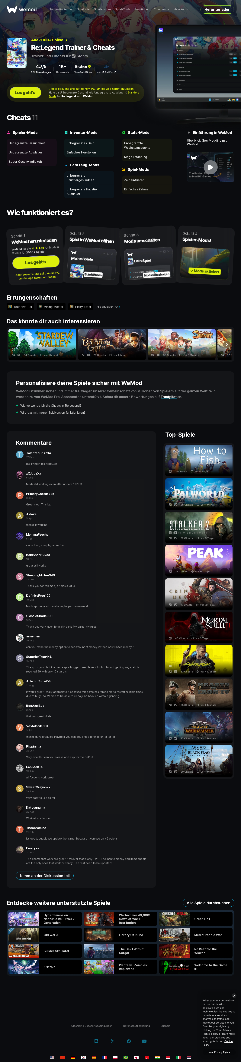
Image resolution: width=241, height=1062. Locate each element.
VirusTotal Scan (83, 72)
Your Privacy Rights (219, 1052)
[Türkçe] (147, 1057)
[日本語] (136, 1057)
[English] (52, 1057)
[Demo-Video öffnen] (211, 167)
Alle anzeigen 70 (107, 306)
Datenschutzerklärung (136, 1025)
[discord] (96, 1041)
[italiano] (178, 1057)
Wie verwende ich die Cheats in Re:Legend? (50, 405)
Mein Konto (180, 9)
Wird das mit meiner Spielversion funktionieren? (52, 412)
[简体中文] (62, 1057)
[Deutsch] (73, 1057)
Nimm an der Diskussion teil (45, 875)
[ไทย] (189, 1057)
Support (165, 1025)
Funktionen (142, 9)
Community (161, 9)
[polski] (115, 1057)
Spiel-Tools (122, 9)
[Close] (234, 995)
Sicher (81, 66)
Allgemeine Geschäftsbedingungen (91, 1025)
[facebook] (129, 1041)
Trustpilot (169, 397)
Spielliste (83, 9)
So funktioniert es (61, 9)
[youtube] (144, 1042)
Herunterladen (217, 9)
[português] (126, 1057)
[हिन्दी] (157, 1057)
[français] (104, 1057)
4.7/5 (41, 66)
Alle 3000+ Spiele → (49, 40)
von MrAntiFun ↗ (106, 72)
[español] (94, 1057)
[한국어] (83, 1057)
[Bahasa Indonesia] (168, 1057)
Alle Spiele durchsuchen (208, 903)
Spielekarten (102, 9)
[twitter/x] (112, 1041)
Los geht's (24, 92)
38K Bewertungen (41, 72)
